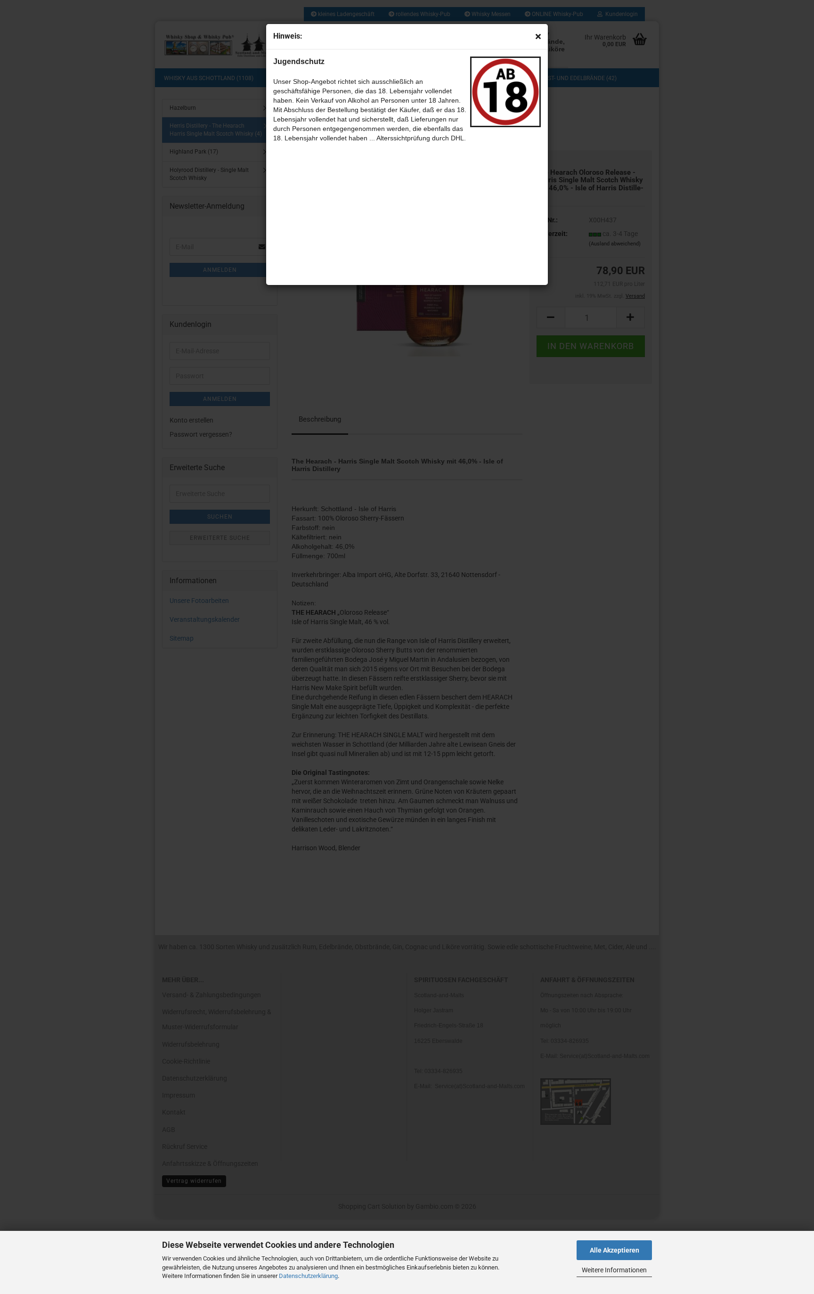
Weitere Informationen (614, 1270)
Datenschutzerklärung (308, 1275)
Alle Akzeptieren (614, 1250)
